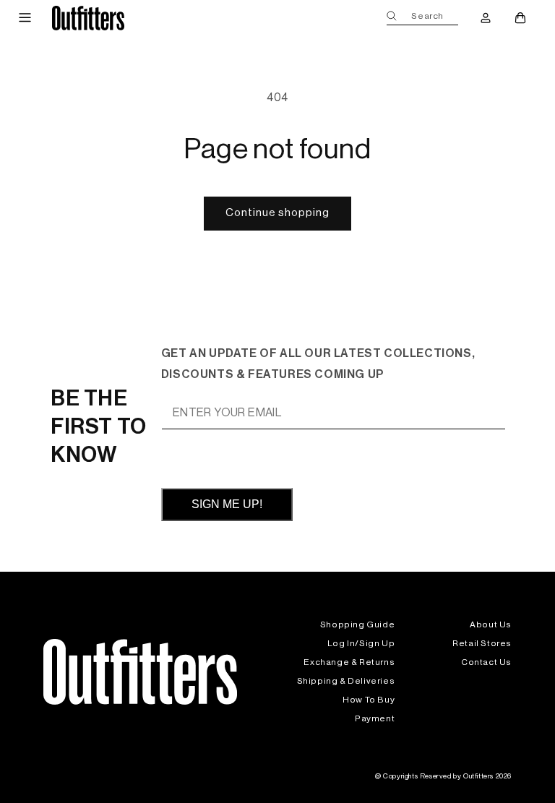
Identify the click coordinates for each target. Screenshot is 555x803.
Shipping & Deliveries (346, 681)
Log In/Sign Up (361, 643)
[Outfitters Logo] (87, 17)
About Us (491, 624)
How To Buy (369, 699)
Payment (375, 718)
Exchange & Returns (349, 662)
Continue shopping (277, 212)
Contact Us (486, 662)
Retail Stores (482, 643)
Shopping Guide (357, 624)
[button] (24, 18)
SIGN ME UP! (227, 504)
